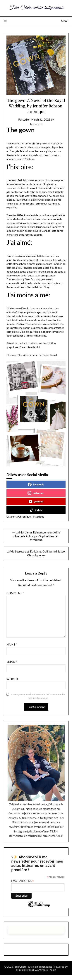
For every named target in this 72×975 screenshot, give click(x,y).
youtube (38, 501)
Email (11, 661)
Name (11, 644)
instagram (38, 492)
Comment (15, 593)
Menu (64, 21)
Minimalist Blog (25, 969)
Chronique (24, 516)
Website (12, 678)
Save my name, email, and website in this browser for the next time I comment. (38, 696)
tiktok (38, 509)
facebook (38, 484)
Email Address (22, 881)
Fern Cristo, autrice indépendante (36, 7)
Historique (38, 516)
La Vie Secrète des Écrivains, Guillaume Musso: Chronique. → (36, 553)
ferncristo (36, 124)
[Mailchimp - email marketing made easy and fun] (39, 906)
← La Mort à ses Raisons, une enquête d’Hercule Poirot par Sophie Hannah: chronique (36, 535)
